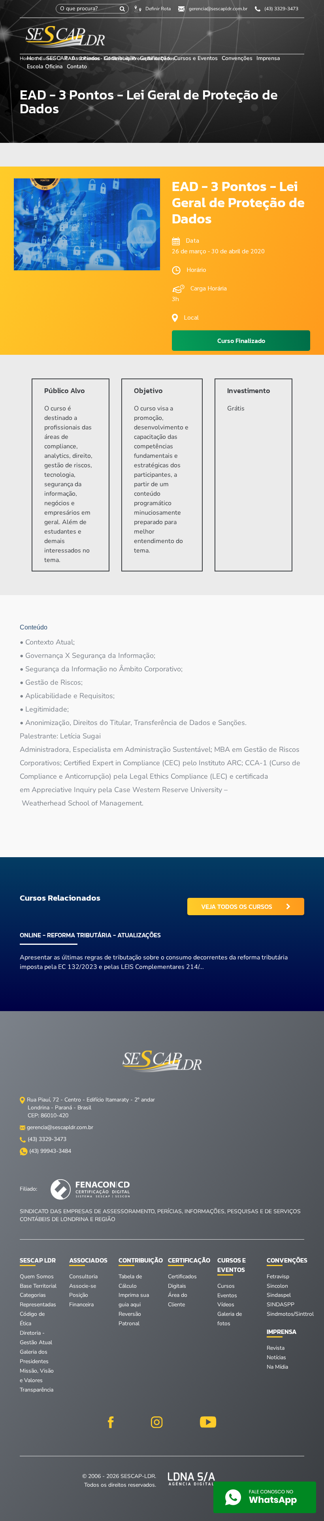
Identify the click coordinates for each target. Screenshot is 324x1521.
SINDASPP (280, 1304)
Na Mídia (277, 1367)
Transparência (36, 1390)
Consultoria (83, 1276)
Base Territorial (38, 1286)
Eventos (227, 1295)
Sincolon (277, 1286)
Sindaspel (279, 1295)
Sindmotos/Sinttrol (290, 1314)
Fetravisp (278, 1276)
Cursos (226, 1286)
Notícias (276, 1357)
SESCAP (57, 58)
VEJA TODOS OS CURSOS (236, 906)
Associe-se (82, 1286)
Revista (275, 1348)
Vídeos (225, 1304)
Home (34, 58)
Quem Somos (37, 1276)
